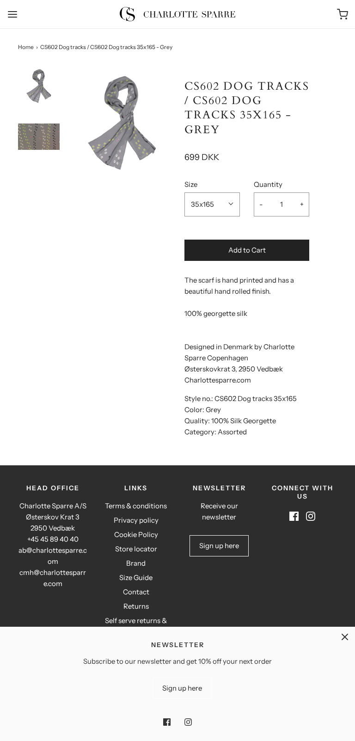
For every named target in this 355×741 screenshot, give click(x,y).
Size (190, 184)
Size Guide (136, 577)
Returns (136, 606)
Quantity (268, 184)
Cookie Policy (136, 534)
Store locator (136, 548)
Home (26, 46)
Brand (136, 563)
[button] (39, 92)
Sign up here (219, 545)
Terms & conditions (136, 505)
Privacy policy (136, 520)
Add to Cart (247, 250)
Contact (136, 591)
